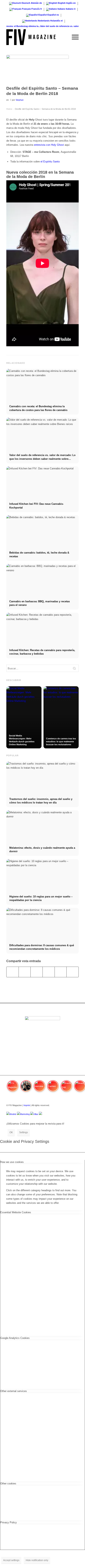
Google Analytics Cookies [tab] (15, 1338)
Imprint (27, 1105)
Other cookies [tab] (8, 1483)
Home (9, 109)
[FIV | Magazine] (35, 37)
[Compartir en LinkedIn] (61, 972)
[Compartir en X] (25, 972)
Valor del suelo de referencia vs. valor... (56, 26)
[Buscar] (64, 37)
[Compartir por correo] (72, 972)
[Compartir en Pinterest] (49, 972)
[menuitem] (64, 37)
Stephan (20, 100)
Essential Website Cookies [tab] (15, 1212)
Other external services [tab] (13, 1391)
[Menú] (73, 37)
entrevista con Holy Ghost (49, 144)
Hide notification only (37, 1560)
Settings (23, 1132)
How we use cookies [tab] (12, 1162)
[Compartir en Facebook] (13, 972)
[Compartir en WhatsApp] (36, 972)
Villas (35, 1114)
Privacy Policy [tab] (8, 1522)
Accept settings (11, 1560)
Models (12, 1114)
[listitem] (13, 1087)
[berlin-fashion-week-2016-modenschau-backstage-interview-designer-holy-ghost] (37, 69)
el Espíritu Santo (50, 161)
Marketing (25, 1114)
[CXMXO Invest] (40, 1114)
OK (11, 1132)
